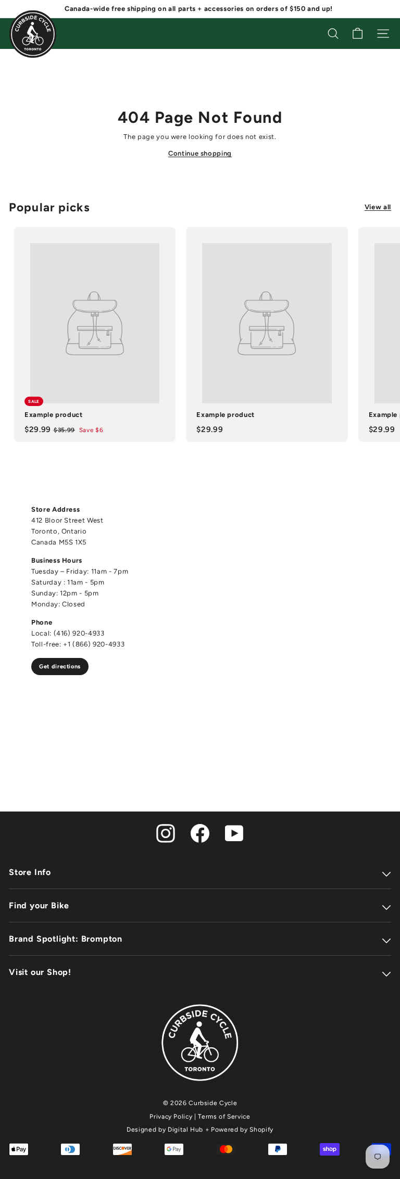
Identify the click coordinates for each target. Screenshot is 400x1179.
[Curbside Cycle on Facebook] (200, 833)
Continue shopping (200, 153)
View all (378, 207)
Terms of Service (224, 1116)
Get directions (60, 666)
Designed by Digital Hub (165, 1129)
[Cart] (357, 33)
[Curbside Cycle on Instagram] (165, 833)
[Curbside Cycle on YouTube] (234, 833)
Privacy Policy (170, 1116)
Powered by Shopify (242, 1129)
